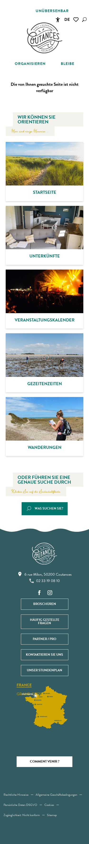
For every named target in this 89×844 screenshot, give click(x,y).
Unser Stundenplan (44, 670)
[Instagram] (50, 593)
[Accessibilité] (58, 20)
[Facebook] (39, 593)
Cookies (49, 805)
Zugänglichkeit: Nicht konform (22, 815)
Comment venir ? (44, 761)
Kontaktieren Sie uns (44, 654)
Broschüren (44, 603)
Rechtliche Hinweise (16, 794)
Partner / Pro (44, 638)
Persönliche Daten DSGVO (20, 805)
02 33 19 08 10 (48, 581)
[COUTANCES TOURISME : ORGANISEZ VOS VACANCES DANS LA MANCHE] (44, 38)
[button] (84, 19)
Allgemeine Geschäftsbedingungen (56, 794)
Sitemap (52, 815)
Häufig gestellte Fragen (44, 621)
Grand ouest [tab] (30, 694)
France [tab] (24, 685)
